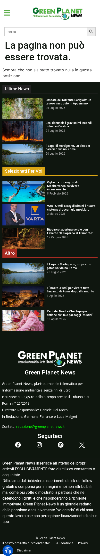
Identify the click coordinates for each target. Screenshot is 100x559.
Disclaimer (24, 550)
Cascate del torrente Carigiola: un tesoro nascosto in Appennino (68, 101)
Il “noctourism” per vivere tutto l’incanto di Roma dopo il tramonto (70, 289)
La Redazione (64, 543)
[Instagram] (39, 445)
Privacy (83, 543)
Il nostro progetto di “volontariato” (26, 543)
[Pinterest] (61, 445)
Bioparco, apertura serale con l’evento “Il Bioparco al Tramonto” (70, 231)
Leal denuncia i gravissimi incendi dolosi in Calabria (69, 124)
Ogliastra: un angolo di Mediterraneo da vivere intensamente (63, 186)
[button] (5, 12)
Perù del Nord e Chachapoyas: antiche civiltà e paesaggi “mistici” (70, 313)
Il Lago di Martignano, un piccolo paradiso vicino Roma (68, 147)
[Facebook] (18, 445)
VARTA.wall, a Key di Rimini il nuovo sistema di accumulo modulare (71, 207)
